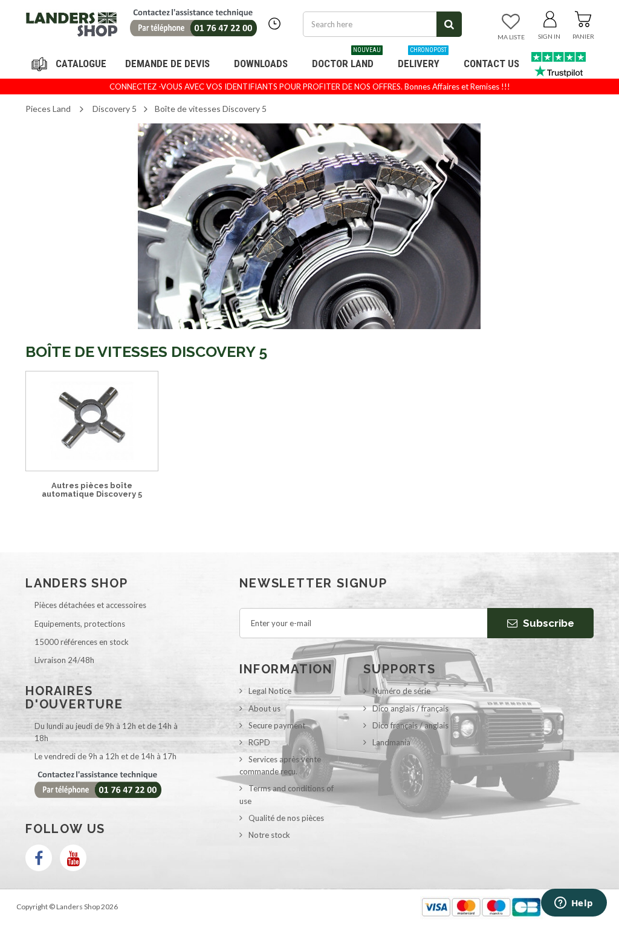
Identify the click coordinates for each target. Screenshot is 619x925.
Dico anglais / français (410, 708)
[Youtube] (73, 858)
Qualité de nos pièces (286, 818)
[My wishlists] (511, 22)
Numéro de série (401, 691)
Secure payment (276, 725)
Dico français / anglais (410, 725)
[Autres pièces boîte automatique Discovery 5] (91, 421)
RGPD (259, 742)
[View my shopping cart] (583, 17)
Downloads (261, 63)
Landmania (391, 742)
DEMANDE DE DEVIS (167, 63)
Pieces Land (48, 108)
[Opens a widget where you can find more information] (573, 904)
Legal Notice (269, 691)
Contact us (491, 63)
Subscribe (547, 623)
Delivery (422, 59)
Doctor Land (346, 59)
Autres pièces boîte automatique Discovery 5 (92, 489)
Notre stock (269, 835)
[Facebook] (38, 858)
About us (264, 708)
